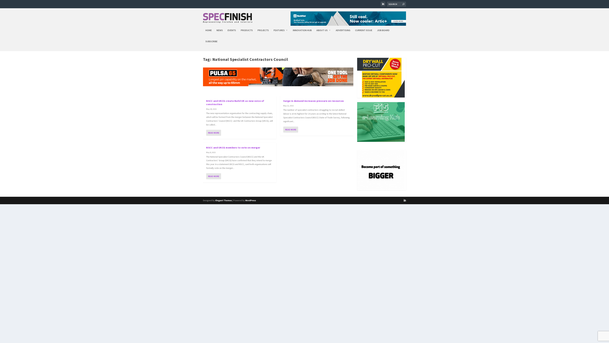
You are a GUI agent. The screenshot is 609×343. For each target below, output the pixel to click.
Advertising (343, 30)
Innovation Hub (302, 30)
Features (279, 30)
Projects (263, 30)
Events (232, 30)
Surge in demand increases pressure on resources (313, 100)
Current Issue (363, 30)
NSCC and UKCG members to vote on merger (233, 147)
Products (247, 30)
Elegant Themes (223, 200)
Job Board (383, 30)
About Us (322, 30)
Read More (213, 132)
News (219, 30)
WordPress (250, 200)
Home (208, 30)
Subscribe (211, 41)
